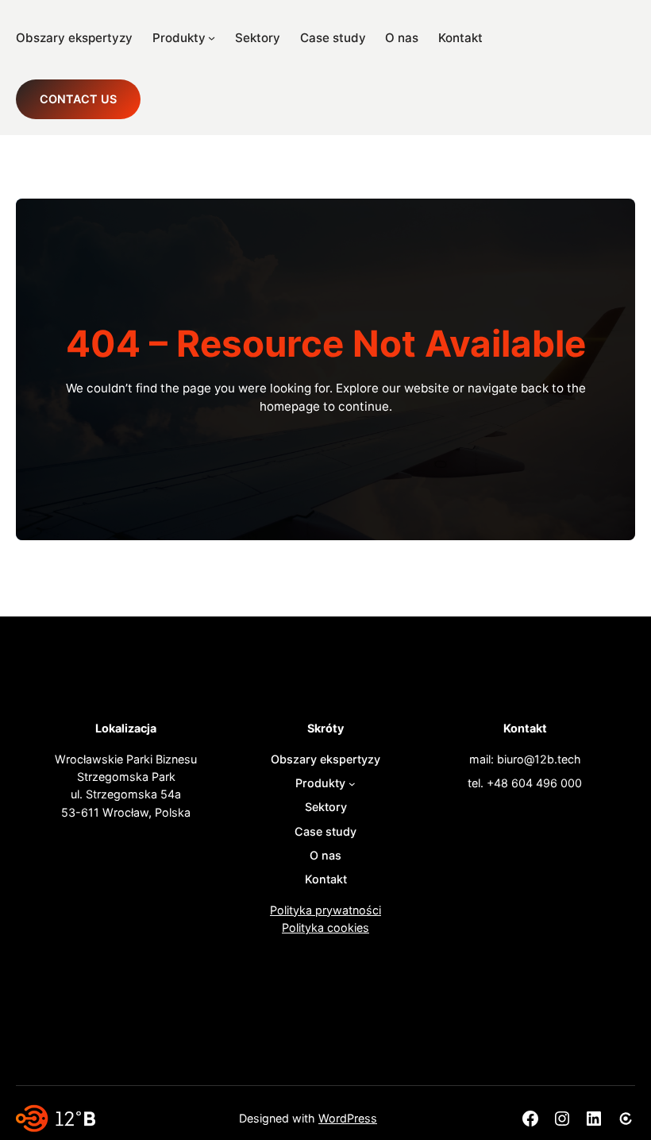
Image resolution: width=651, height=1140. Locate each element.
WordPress (347, 1118)
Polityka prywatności (325, 910)
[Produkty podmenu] (211, 37)
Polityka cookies (325, 927)
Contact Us (78, 99)
